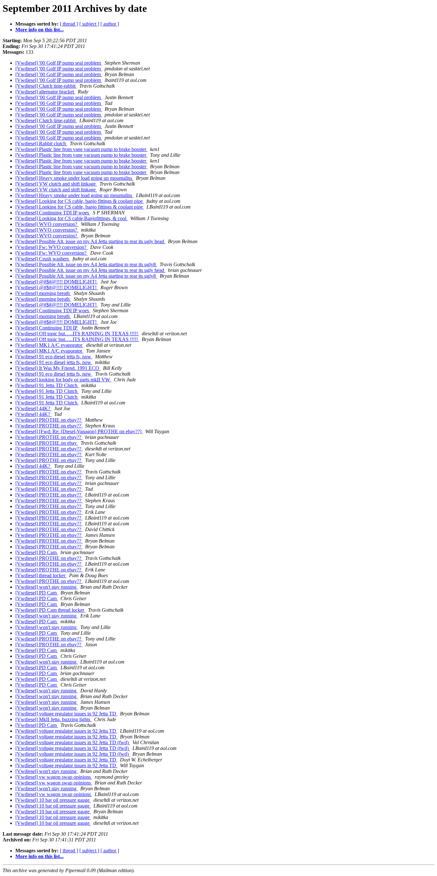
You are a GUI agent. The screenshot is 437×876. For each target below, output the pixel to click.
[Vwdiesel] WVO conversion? (46, 224)
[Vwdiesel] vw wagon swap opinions (53, 777)
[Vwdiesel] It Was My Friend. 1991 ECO (57, 368)
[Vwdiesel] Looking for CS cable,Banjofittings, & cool (71, 218)
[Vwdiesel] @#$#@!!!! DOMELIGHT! (56, 281)
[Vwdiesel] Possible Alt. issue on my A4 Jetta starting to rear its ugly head (90, 241)
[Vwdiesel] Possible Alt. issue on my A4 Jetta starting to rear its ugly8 (86, 264)
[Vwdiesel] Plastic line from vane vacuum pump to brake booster (81, 149)
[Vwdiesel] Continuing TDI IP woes (52, 212)
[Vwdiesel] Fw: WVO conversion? (51, 247)
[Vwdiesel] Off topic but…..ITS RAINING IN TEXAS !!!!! (77, 333)
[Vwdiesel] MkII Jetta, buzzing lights (53, 719)
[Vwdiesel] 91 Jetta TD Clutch (47, 385)
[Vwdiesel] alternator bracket (45, 91)
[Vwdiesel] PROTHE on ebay (46, 443)
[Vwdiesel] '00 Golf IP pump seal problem (58, 63)
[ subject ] (89, 24)
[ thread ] (69, 24)
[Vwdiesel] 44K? (33, 408)
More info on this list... (39, 29)
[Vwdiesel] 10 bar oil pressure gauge (53, 800)
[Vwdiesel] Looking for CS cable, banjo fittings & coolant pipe (79, 201)
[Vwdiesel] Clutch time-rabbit (46, 86)
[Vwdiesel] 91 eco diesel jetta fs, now (53, 356)
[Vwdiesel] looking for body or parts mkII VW (63, 379)
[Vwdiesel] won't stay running (46, 587)
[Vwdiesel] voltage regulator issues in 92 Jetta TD (66, 713)
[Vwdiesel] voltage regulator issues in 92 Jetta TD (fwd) (72, 742)
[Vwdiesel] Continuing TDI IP (46, 327)
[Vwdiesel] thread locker (41, 575)
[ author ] (109, 24)
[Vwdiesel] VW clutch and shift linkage (56, 184)
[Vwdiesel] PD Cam (36, 552)
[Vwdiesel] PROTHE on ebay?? (49, 420)
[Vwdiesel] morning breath (43, 293)
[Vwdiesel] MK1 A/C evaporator (49, 345)
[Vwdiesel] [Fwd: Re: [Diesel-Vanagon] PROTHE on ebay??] (79, 431)
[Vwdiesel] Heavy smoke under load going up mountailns (74, 178)
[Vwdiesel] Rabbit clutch (41, 143)
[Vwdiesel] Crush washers (42, 258)
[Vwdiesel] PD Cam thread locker (50, 610)
